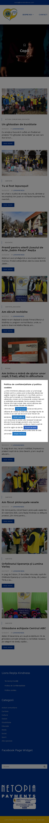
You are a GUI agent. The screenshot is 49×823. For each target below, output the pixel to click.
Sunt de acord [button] (21, 409)
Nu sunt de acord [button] (30, 427)
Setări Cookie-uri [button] (18, 417)
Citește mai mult (19, 434)
